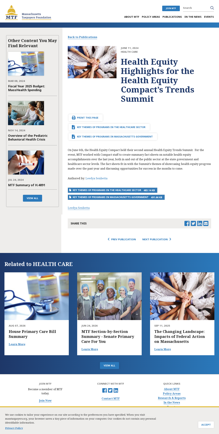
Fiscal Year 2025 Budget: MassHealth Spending (26, 88)
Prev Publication (123, 239)
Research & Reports (172, 398)
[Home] (28, 12)
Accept (206, 424)
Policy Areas (172, 393)
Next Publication (155, 239)
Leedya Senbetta (96, 178)
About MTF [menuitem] (131, 16)
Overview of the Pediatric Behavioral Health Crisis (28, 137)
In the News (172, 402)
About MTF (172, 389)
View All (32, 198)
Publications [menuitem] (172, 16)
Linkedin (115, 390)
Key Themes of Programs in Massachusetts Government (115, 136)
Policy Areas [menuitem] (151, 16)
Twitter (110, 390)
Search (212, 8)
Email (205, 223)
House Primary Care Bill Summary (32, 334)
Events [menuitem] (209, 16)
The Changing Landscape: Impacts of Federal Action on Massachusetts (179, 336)
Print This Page (87, 117)
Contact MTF (111, 398)
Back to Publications (82, 37)
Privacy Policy (14, 428)
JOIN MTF (171, 8)
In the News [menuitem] (193, 16)
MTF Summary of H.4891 (26, 185)
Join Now (45, 400)
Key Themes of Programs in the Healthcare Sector (111, 127)
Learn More (17, 344)
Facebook (104, 390)
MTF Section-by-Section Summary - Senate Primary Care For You (107, 336)
